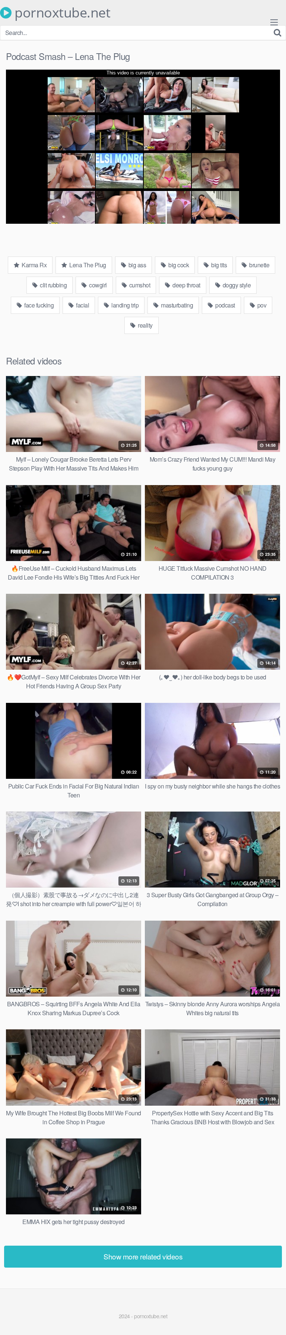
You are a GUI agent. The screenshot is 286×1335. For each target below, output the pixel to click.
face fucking (38, 305)
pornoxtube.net (61, 12)
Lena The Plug (87, 265)
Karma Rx (33, 265)
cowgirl (97, 285)
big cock (178, 265)
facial (82, 305)
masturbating (176, 305)
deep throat (185, 285)
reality (145, 325)
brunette (259, 265)
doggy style (236, 285)
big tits (218, 265)
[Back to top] (273, 1319)
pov (261, 305)
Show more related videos (143, 1256)
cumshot (139, 285)
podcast (224, 305)
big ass (136, 265)
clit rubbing (53, 285)
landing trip (124, 305)
